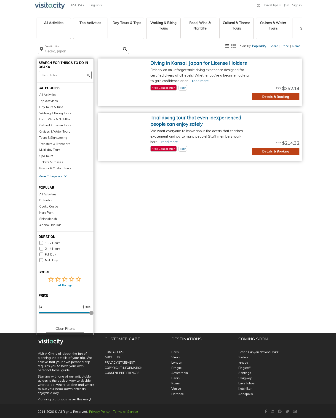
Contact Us (114, 352)
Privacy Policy (99, 412)
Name (296, 46)
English (95, 5)
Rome (175, 383)
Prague (176, 368)
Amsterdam (179, 373)
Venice (176, 388)
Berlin (175, 378)
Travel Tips (271, 5)
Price (285, 46)
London (176, 362)
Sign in (297, 5)
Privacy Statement (120, 362)
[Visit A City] (51, 342)
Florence (177, 394)
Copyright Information (123, 368)
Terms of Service (125, 412)
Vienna (176, 357)
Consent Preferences (122, 373)
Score (274, 46)
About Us (112, 357)
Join (286, 5)
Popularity (259, 46)
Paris (175, 352)
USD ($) (77, 5)
